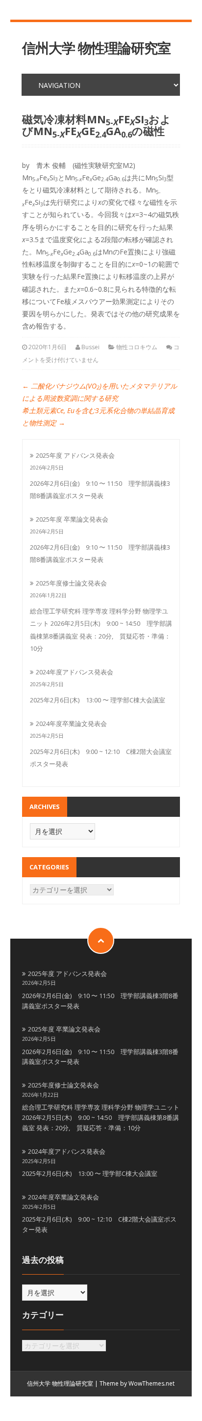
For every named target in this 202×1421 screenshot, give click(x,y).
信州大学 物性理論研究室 (96, 48)
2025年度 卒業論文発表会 (72, 519)
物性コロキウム (136, 347)
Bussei (90, 347)
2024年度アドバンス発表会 (74, 672)
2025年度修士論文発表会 (71, 583)
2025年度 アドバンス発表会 (75, 455)
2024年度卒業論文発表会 (71, 723)
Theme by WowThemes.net (137, 1383)
